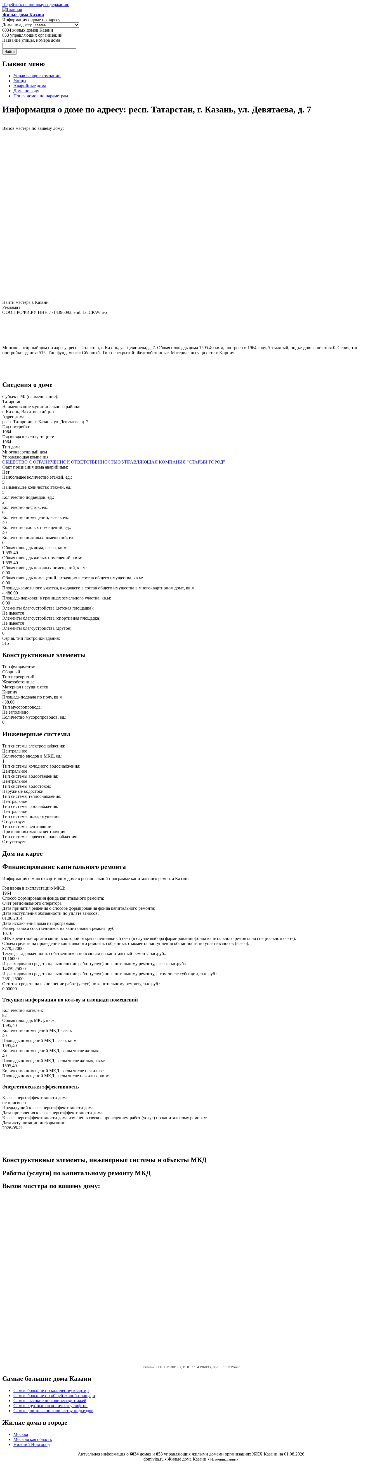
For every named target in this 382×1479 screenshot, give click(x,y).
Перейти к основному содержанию (35, 4)
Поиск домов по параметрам (40, 95)
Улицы (19, 80)
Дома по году (26, 90)
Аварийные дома (29, 85)
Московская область (32, 1439)
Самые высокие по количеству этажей (49, 1400)
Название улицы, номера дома (31, 40)
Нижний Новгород (31, 1444)
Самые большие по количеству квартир (51, 1390)
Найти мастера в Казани (25, 302)
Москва (20, 1434)
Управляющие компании (37, 75)
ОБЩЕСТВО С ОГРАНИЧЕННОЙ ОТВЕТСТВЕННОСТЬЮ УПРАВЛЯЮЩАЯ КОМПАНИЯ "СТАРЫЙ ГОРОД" (113, 462)
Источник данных (224, 1459)
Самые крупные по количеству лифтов (50, 1405)
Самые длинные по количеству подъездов (53, 1410)
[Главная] (12, 9)
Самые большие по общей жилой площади (54, 1395)
